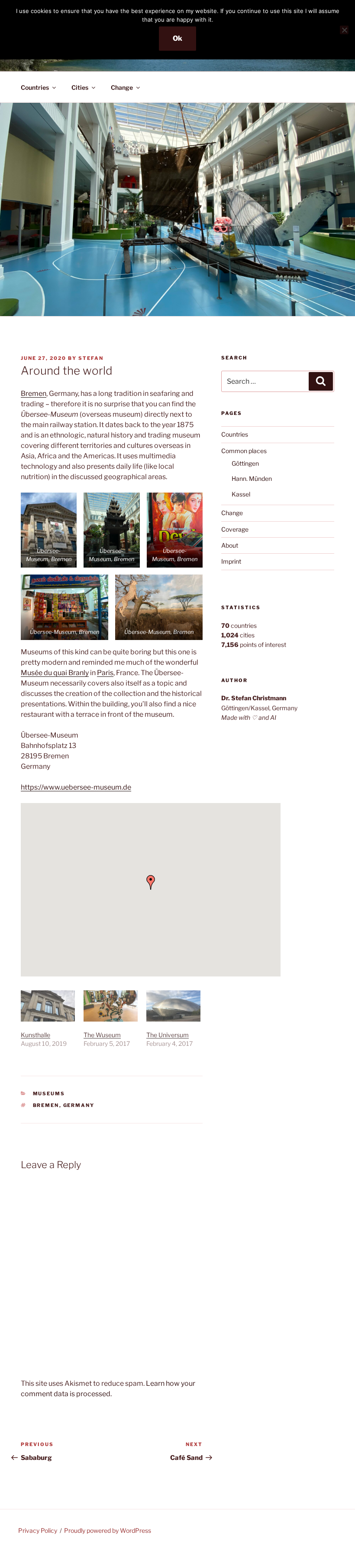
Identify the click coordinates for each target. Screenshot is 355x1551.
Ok (177, 38)
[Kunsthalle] (48, 1006)
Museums (49, 1094)
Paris (105, 673)
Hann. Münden (252, 478)
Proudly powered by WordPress (107, 1530)
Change (122, 87)
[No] (344, 30)
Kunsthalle (35, 1034)
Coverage (234, 529)
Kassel (241, 494)
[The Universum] (173, 1006)
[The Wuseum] (111, 1006)
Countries (35, 87)
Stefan (90, 358)
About (229, 545)
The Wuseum (102, 1034)
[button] (49, 530)
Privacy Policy (37, 1530)
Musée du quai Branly (55, 673)
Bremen (33, 393)
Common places (244, 450)
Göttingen (245, 463)
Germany (79, 1105)
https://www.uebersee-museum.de (76, 787)
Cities (79, 87)
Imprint (231, 561)
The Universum (167, 1034)
